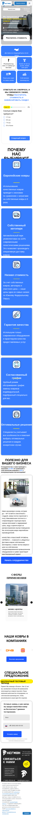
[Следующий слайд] (31, 602)
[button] (20, 3)
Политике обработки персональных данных (9, 810)
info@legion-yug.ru (23, 780)
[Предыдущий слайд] (1, 602)
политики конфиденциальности (16, 740)
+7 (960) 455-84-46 (9, 780)
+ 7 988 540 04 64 (26, 8)
